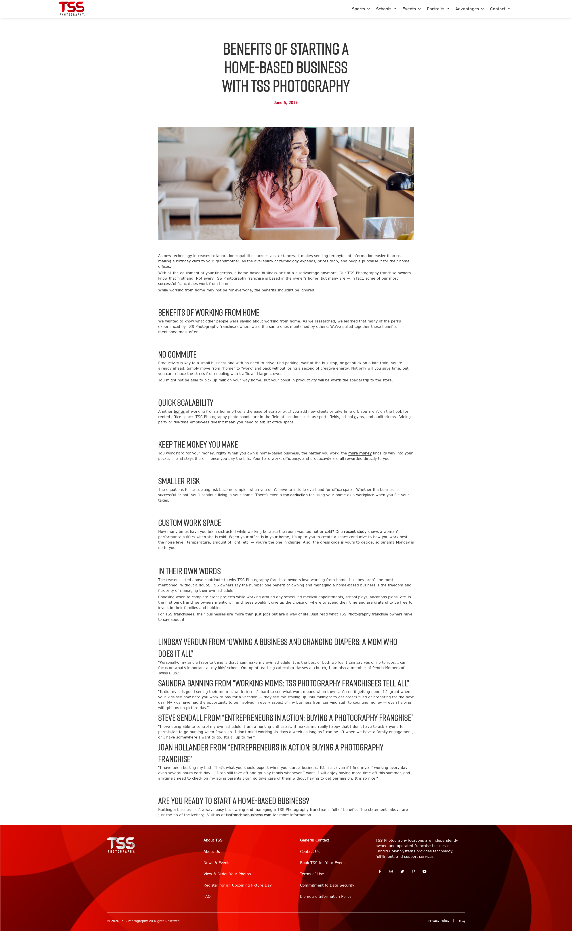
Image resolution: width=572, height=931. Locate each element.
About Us (212, 851)
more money (360, 453)
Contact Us (310, 851)
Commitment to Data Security (327, 885)
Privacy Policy (438, 921)
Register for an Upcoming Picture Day (238, 885)
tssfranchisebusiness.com (248, 815)
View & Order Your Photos (227, 874)
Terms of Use (312, 874)
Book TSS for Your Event (322, 862)
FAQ (207, 896)
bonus (179, 411)
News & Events (217, 862)
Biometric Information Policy (325, 896)
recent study (355, 531)
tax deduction (295, 495)
